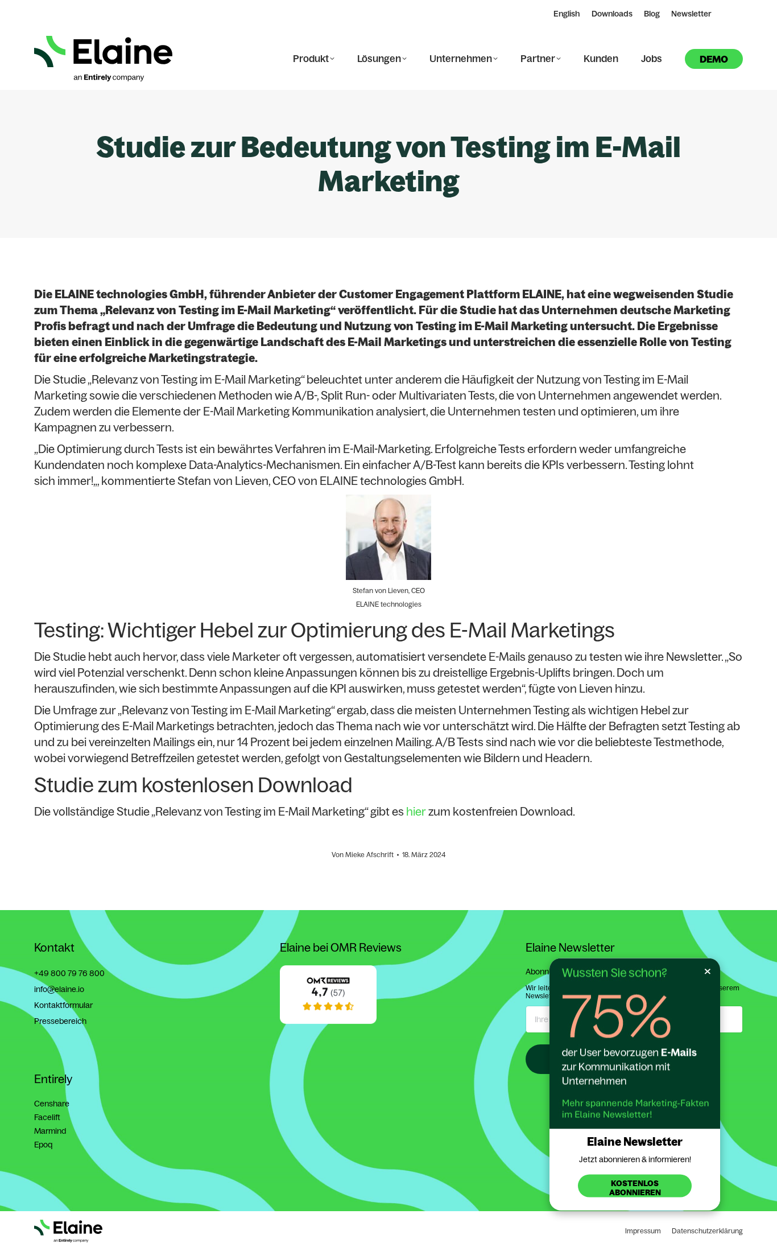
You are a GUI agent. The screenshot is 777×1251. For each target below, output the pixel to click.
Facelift (47, 1117)
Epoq (43, 1144)
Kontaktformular (63, 1005)
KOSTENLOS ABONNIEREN (635, 1187)
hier (416, 811)
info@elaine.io (59, 989)
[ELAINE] (328, 1021)
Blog (652, 14)
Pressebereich (60, 1021)
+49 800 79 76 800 (69, 973)
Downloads (612, 14)
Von (363, 854)
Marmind (50, 1131)
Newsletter (691, 14)
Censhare (51, 1103)
